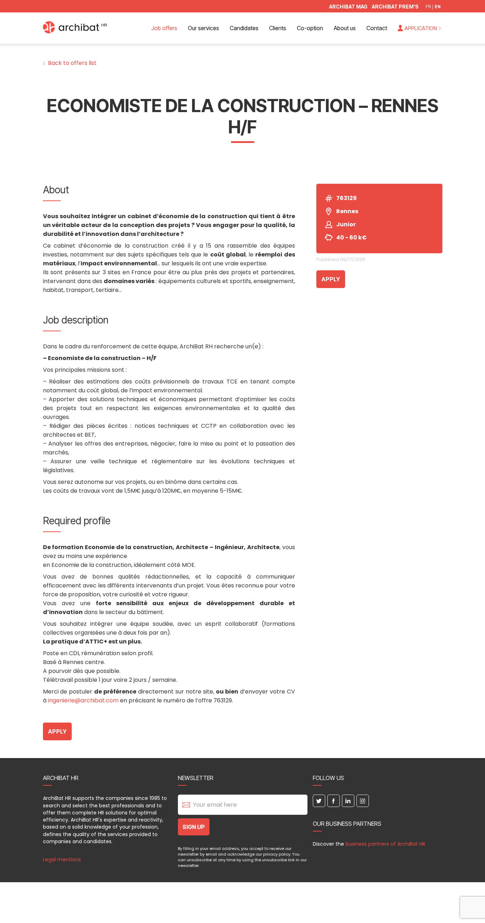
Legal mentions (62, 859)
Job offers (164, 28)
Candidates (244, 28)
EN (438, 7)
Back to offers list (72, 63)
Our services (203, 28)
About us (345, 28)
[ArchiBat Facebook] (333, 801)
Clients (277, 28)
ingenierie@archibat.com (83, 700)
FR (428, 7)
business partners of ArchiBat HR (385, 843)
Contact (376, 28)
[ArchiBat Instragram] (362, 801)
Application (420, 28)
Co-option (310, 28)
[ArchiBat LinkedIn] (348, 801)
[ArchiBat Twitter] (319, 801)
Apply (330, 279)
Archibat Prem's (395, 7)
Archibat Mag (348, 7)
